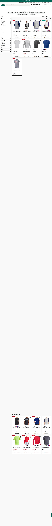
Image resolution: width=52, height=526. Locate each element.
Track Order (48, 2)
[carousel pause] (37, 0)
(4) (6, 21)
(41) (35, 431)
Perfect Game (3, 24)
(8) (6, 42)
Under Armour (3, 21)
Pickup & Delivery (38, 2)
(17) (26, 35)
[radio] (24, 30)
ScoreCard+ (26, 2)
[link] (17, 29)
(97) (45, 35)
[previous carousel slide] (15, 0)
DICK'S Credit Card (30, 2)
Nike (2, 23)
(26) (16, 35)
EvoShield (3, 22)
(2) (6, 22)
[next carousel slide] (36, 0)
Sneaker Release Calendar (21, 2)
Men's (2, 38)
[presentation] (14, 35)
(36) (16, 431)
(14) (35, 35)
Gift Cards (45, 2)
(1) (6, 23)
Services (34, 2)
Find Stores (42, 2)
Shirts (2, 42)
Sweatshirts (3, 43)
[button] (46, 16)
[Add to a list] (20, 21)
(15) (45, 431)
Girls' (2, 37)
